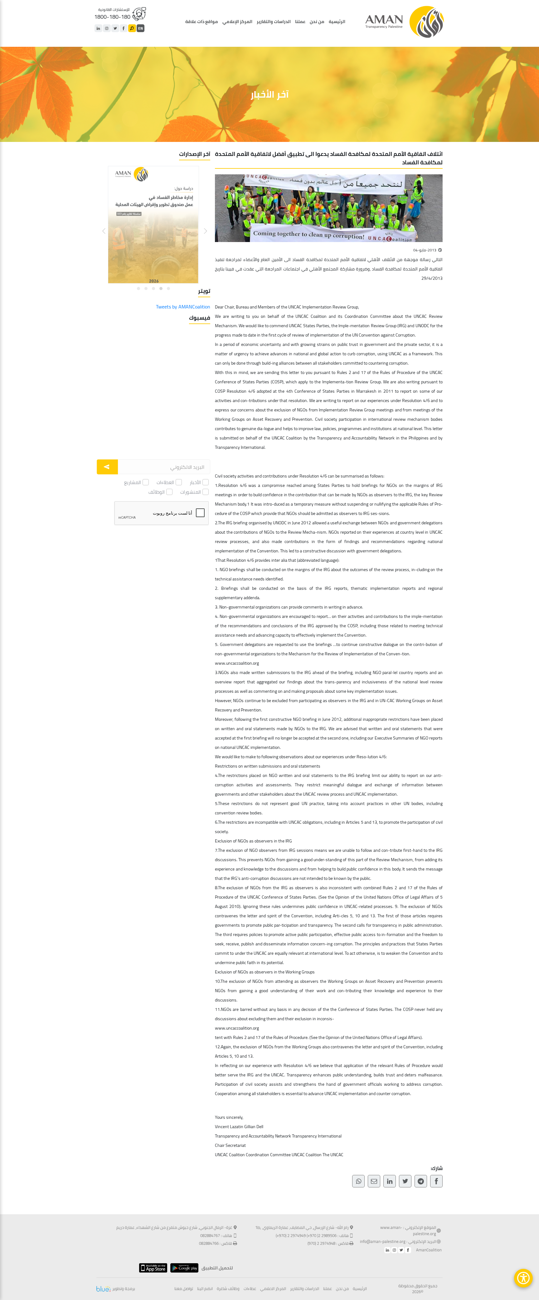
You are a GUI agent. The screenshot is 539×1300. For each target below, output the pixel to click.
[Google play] (182, 1268)
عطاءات (250, 1289)
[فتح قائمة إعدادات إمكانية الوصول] (523, 1278)
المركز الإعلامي (237, 21)
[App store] (151, 1268)
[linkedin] (98, 28)
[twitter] (115, 28)
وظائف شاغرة (228, 1289)
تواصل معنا (183, 1289)
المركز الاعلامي (273, 1289)
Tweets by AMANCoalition (183, 306)
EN (140, 28)
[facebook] (124, 28)
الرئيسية (337, 21)
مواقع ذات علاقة (201, 21)
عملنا (300, 21)
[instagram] (107, 28)
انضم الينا (205, 1289)
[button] (201, 226)
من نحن (317, 21)
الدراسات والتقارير (274, 21)
